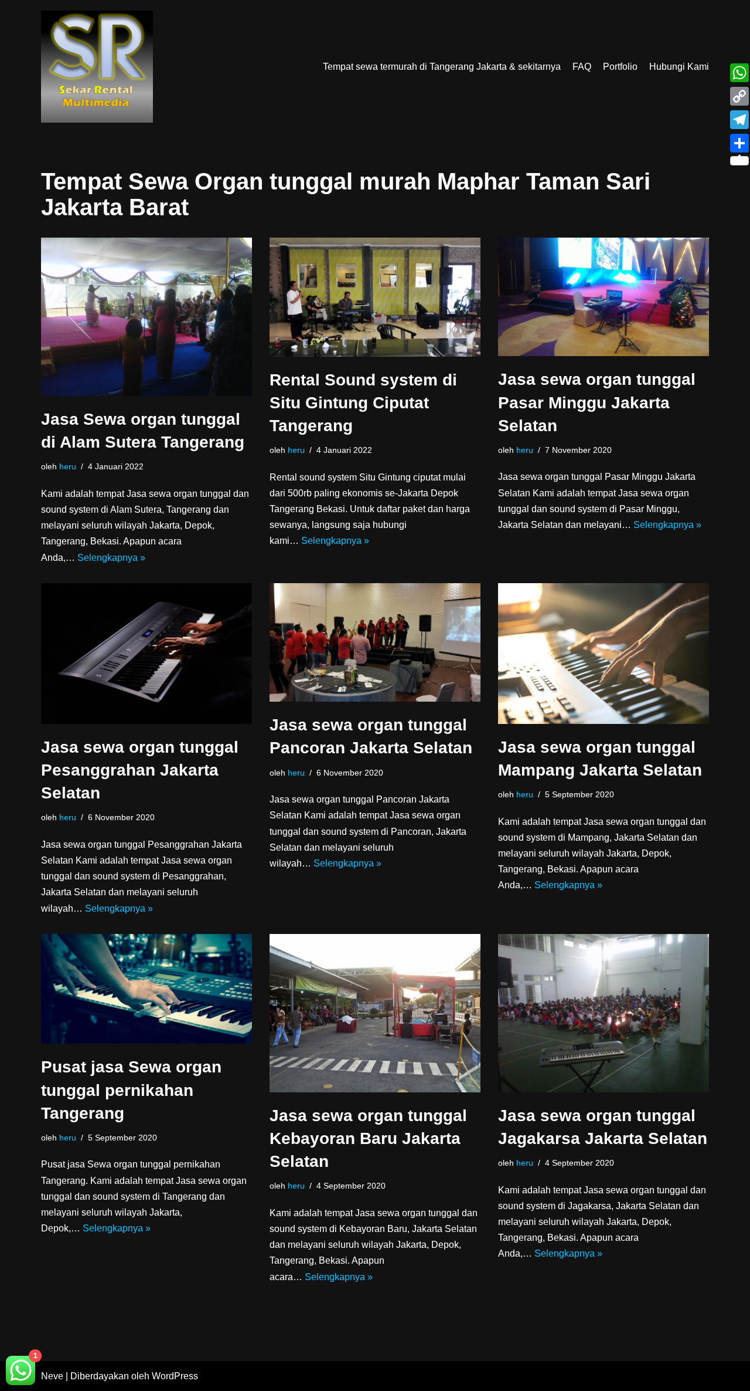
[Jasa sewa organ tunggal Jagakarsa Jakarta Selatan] (603, 1013)
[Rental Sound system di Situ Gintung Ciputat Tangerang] (375, 297)
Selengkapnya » (111, 558)
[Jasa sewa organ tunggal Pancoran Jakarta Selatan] (375, 642)
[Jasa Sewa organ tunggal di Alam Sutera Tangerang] (146, 317)
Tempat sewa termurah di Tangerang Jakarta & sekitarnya (442, 67)
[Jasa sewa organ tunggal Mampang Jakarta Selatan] (603, 653)
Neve (52, 1376)
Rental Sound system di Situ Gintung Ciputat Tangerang (363, 403)
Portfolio (620, 67)
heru (67, 466)
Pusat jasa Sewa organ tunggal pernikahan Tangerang (131, 1090)
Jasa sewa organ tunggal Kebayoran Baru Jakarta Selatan (368, 1138)
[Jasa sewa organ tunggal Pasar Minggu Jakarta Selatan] (603, 297)
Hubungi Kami (679, 67)
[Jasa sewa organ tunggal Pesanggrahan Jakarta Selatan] (146, 653)
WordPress (175, 1376)
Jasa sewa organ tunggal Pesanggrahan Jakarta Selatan (139, 770)
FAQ (581, 67)
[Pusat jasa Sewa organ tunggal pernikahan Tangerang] (146, 989)
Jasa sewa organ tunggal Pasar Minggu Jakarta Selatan (597, 402)
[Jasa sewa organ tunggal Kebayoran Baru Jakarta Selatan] (375, 1013)
